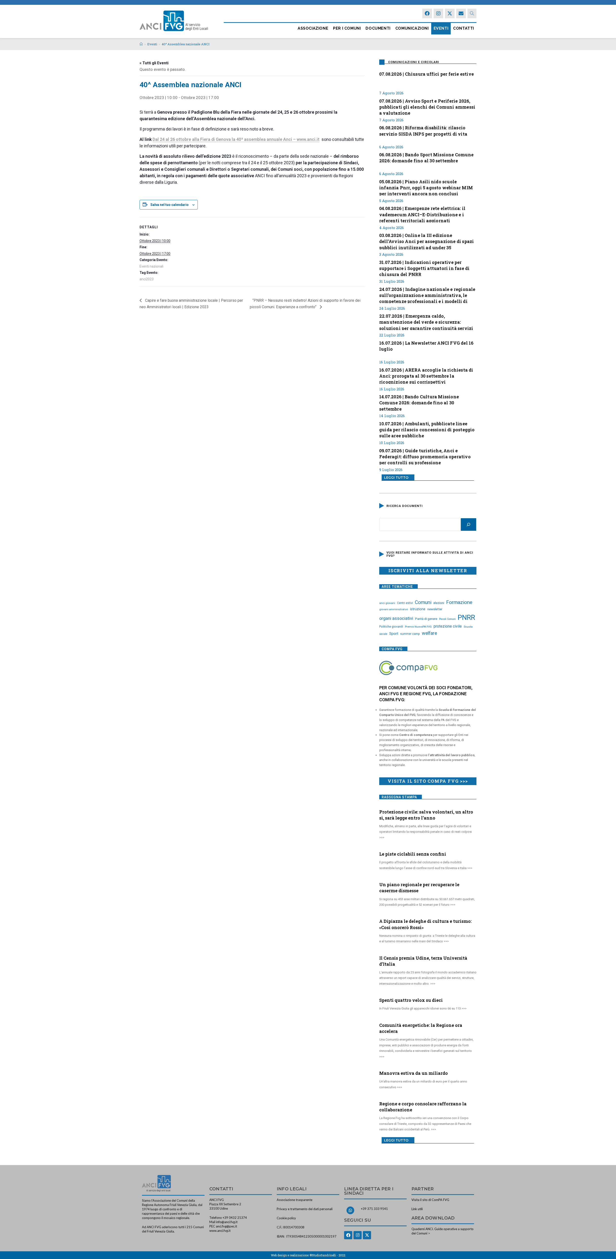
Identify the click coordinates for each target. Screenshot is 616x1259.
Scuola (468, 626)
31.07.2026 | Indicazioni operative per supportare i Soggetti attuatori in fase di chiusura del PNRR (424, 267)
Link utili (417, 1209)
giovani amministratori (393, 609)
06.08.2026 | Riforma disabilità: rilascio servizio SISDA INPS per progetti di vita (423, 131)
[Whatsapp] (350, 1210)
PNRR (466, 617)
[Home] (141, 44)
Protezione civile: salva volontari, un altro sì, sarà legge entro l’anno (426, 815)
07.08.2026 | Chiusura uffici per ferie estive (426, 74)
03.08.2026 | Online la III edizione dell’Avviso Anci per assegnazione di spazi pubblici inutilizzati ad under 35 (426, 240)
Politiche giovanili (391, 626)
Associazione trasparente (294, 1200)
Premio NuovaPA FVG (418, 626)
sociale (383, 634)
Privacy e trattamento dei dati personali (305, 1209)
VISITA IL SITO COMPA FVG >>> (428, 781)
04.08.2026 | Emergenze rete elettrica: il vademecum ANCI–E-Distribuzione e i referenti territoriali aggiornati (422, 213)
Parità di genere (426, 619)
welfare (429, 633)
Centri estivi (405, 603)
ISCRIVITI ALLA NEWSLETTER (427, 570)
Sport (393, 633)
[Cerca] (468, 524)
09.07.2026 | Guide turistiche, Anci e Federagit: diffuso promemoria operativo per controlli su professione (425, 456)
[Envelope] (461, 13)
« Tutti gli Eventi (154, 63)
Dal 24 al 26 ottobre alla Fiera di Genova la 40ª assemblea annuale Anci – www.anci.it (236, 139)
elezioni (438, 603)
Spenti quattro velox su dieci (411, 1000)
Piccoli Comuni (447, 619)
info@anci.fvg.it (226, 1222)
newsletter (435, 609)
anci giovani (387, 603)
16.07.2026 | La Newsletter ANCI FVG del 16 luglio (426, 346)
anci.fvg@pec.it (226, 1226)
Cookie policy (286, 1218)
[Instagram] (438, 13)
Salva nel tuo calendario (169, 205)
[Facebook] (427, 13)
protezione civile (448, 626)
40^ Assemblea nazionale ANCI (186, 44)
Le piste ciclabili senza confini (412, 854)
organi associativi (396, 618)
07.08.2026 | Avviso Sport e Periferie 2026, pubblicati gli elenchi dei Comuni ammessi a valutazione (427, 106)
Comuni (423, 602)
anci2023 (147, 279)
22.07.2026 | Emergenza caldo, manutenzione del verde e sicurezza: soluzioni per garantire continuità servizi (426, 321)
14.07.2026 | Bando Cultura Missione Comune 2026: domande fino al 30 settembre (419, 402)
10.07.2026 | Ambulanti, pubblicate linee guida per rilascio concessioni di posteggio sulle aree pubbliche (427, 429)
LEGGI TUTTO (396, 477)
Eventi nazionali (151, 266)
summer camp (410, 634)
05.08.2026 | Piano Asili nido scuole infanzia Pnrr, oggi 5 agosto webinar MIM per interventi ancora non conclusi (426, 187)
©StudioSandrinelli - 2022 (327, 1255)
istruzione (417, 609)
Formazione (459, 602)
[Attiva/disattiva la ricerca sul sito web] (472, 13)
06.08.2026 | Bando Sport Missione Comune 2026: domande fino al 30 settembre (426, 158)
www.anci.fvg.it (220, 1231)
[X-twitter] (450, 13)
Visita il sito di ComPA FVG (430, 1200)
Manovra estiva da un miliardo (413, 1073)
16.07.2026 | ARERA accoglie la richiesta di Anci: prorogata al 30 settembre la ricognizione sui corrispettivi (426, 375)
